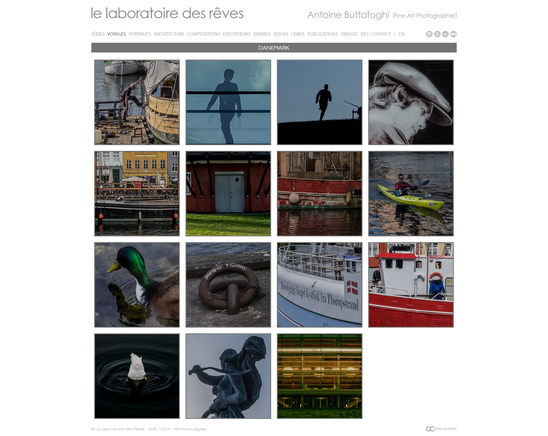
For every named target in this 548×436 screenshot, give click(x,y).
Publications (322, 34)
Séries (97, 34)
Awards (262, 34)
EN (402, 34)
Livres (298, 34)
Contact (381, 34)
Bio (364, 34)
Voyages (116, 34)
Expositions (236, 34)
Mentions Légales (190, 428)
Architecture (169, 34)
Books (281, 34)
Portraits (140, 34)
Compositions (203, 34)
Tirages (349, 34)
